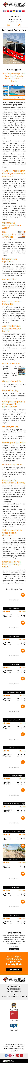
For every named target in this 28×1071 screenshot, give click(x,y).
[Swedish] (20, 11)
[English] (4, 11)
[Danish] (14, 14)
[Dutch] (11, 11)
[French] (17, 11)
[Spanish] (8, 11)
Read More (14, 949)
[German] (14, 11)
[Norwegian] (23, 11)
